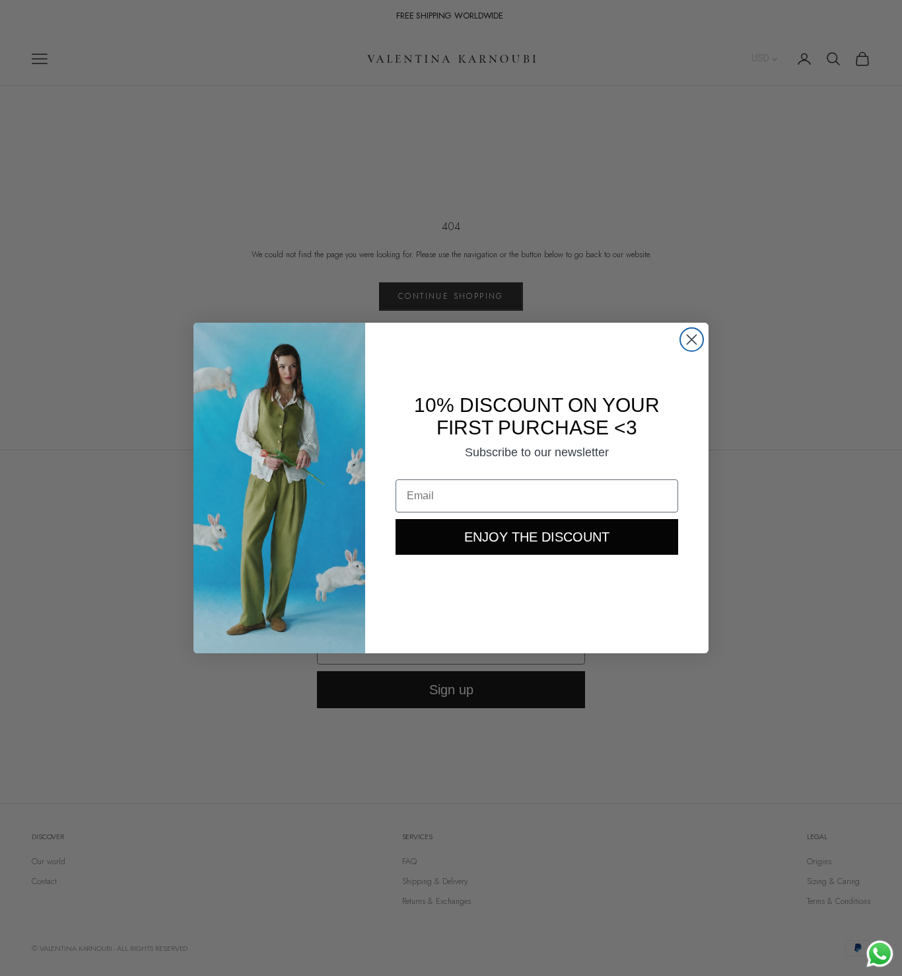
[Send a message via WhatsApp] (879, 953)
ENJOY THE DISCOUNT (536, 537)
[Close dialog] (691, 339)
